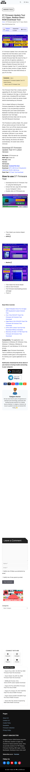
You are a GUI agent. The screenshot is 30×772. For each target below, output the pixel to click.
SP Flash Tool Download (16, 172)
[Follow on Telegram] (15, 762)
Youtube (16, 754)
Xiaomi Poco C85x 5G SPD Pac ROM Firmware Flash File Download (14, 671)
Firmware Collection (8, 728)
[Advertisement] (15, 220)
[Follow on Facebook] (4, 762)
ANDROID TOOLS (8, 9)
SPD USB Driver (14, 170)
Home (3, 22)
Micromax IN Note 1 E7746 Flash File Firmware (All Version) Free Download (16, 334)
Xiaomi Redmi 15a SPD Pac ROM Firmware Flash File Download (13, 676)
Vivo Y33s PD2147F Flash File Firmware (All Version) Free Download (14, 317)
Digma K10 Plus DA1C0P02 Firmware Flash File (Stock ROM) (14, 686)
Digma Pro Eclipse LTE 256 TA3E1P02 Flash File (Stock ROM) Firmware (15, 691)
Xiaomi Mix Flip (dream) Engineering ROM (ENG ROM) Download (14, 701)
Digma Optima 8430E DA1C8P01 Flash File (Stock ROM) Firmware (15, 696)
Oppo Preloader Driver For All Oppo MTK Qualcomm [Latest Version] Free (16, 311)
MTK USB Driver (13, 168)
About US (6, 718)
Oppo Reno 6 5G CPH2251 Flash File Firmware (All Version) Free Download (16, 323)
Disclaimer (6, 725)
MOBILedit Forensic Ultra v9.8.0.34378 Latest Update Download (14, 681)
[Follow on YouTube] (11, 762)
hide (12, 78)
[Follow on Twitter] (8, 762)
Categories (5, 605)
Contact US (6, 720)
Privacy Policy (7, 730)
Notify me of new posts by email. (13, 577)
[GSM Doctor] (4, 2)
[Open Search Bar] (20, 2)
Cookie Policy (7, 723)
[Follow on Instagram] (19, 762)
